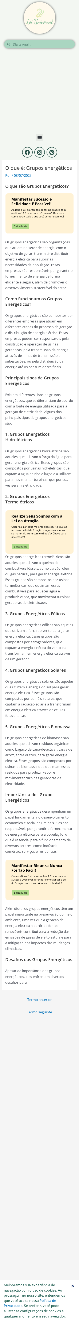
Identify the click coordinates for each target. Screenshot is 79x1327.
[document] (39, 663)
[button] (73, 1286)
